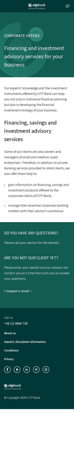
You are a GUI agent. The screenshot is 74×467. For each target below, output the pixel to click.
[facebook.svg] (7, 369)
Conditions (11, 350)
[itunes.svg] (46, 369)
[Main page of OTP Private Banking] (37, 386)
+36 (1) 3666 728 (16, 323)
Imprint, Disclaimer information (25, 342)
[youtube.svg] (17, 369)
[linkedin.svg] (26, 369)
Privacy (9, 359)
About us (10, 333)
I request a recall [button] (16, 291)
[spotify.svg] (36, 369)
